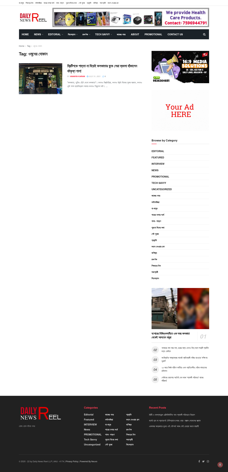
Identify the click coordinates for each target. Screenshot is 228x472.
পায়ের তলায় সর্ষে (49, 2)
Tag (28, 45)
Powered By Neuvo (88, 461)
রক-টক (85, 34)
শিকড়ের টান (29, 2)
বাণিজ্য (95, 2)
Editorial (54, 34)
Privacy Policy (72, 461)
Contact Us (175, 34)
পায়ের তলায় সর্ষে (158, 214)
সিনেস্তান (71, 34)
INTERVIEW (158, 163)
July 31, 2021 (94, 76)
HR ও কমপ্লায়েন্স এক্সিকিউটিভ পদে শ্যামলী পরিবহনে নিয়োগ (172, 414)
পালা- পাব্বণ (60, 2)
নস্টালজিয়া (38, 2)
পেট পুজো (82, 2)
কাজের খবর (121, 34)
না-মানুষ (21, 2)
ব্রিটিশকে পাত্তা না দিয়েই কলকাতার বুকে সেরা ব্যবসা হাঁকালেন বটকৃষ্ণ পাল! (102, 68)
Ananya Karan (77, 76)
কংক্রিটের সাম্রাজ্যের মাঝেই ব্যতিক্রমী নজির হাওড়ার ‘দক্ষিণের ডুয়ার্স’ (184, 359)
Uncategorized (162, 189)
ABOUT (135, 34)
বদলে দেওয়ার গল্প (113, 2)
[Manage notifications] (220, 464)
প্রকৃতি (89, 2)
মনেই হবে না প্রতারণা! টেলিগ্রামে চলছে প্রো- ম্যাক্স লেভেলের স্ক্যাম (174, 420)
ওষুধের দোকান (37, 45)
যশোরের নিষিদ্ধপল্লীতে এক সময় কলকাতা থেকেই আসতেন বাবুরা (171, 335)
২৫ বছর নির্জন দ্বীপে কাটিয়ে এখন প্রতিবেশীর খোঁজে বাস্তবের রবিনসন (184, 369)
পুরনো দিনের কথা (71, 2)
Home (25, 34)
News (37, 34)
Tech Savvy (102, 34)
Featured (158, 157)
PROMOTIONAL (153, 34)
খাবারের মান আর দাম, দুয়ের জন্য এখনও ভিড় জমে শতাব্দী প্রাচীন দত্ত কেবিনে (185, 349)
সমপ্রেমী (103, 2)
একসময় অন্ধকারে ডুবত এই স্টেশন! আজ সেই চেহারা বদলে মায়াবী (174, 426)
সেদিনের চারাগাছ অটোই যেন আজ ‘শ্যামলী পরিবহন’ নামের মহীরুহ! (182, 379)
